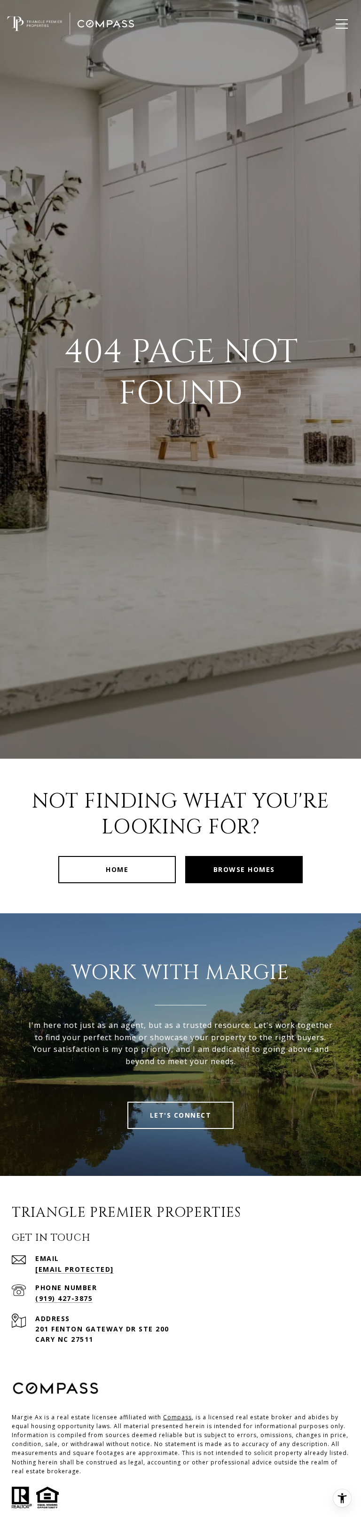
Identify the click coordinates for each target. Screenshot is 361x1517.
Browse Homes (244, 869)
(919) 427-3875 (64, 1298)
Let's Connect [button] (181, 1115)
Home (117, 869)
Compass (177, 1417)
